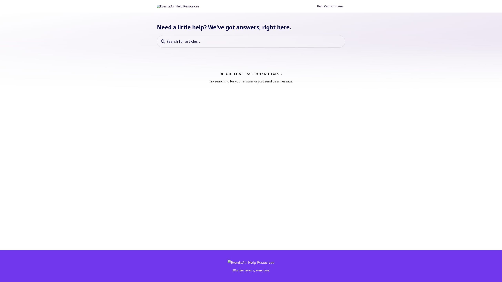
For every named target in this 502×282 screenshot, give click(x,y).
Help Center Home (330, 6)
